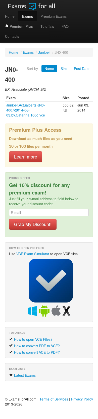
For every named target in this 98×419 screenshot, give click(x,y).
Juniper (44, 52)
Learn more (25, 157)
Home (10, 16)
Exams (27, 16)
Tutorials (47, 26)
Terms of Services (53, 399)
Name (49, 68)
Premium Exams (53, 16)
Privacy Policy (82, 399)
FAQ (65, 26)
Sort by (32, 68)
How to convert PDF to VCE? (36, 345)
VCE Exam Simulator (32, 253)
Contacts (12, 36)
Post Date (81, 68)
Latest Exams (24, 375)
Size (64, 68)
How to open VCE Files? (33, 339)
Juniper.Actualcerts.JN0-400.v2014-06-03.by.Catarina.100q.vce (25, 110)
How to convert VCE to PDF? (36, 352)
